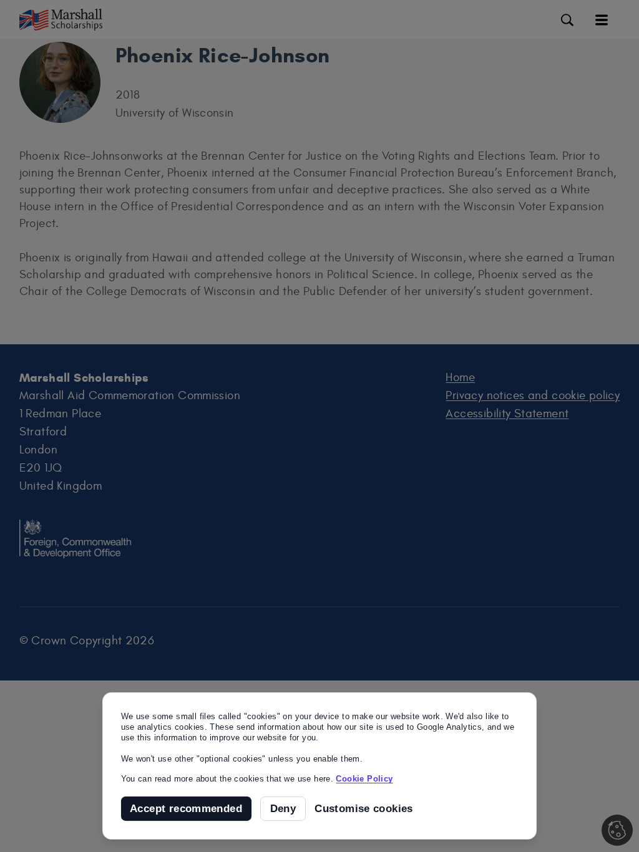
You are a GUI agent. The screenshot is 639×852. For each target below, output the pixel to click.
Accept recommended (186, 809)
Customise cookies (364, 808)
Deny (283, 809)
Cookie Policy (364, 778)
